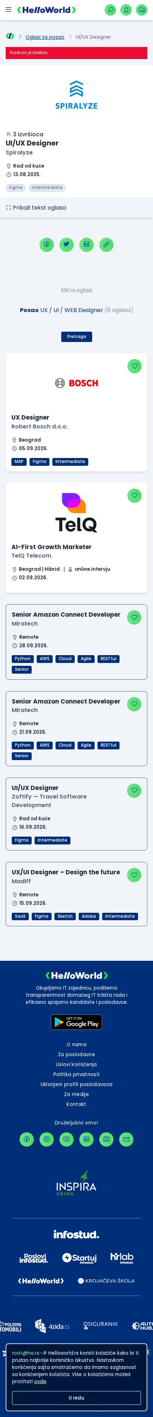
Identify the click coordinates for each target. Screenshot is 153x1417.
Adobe (89, 916)
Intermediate (70, 461)
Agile (86, 659)
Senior (21, 669)
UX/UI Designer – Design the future (66, 872)
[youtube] (66, 1139)
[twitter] (66, 245)
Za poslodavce (76, 1054)
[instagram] (46, 1139)
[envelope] (126, 1139)
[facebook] (46, 245)
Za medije (76, 1094)
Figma (39, 461)
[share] (106, 245)
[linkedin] (86, 245)
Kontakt (76, 1104)
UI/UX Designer (35, 788)
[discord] (106, 1139)
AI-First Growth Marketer (51, 547)
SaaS (20, 916)
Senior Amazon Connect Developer (66, 614)
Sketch (65, 916)
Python (23, 659)
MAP (19, 461)
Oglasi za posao (45, 37)
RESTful (108, 659)
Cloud (65, 659)
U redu (76, 1398)
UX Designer (30, 417)
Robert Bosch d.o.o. (39, 426)
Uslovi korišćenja (76, 1064)
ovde (40, 1381)
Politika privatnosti (76, 1074)
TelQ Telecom (31, 556)
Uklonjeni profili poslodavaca (77, 1084)
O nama (76, 1044)
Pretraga (76, 336)
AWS (44, 659)
